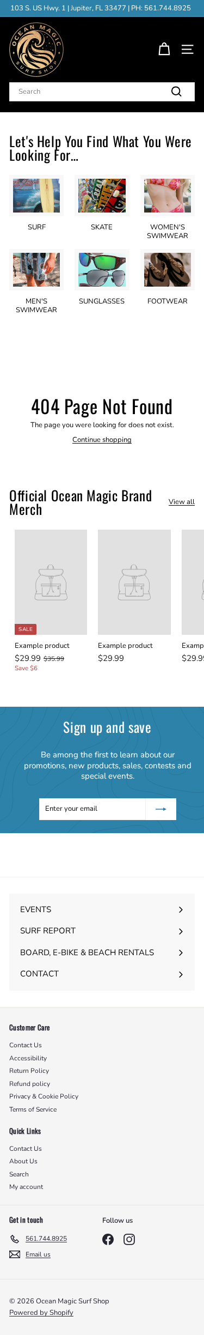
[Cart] (164, 49)
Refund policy (29, 1083)
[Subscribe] (161, 809)
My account (26, 1186)
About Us (23, 1161)
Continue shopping (102, 440)
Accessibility (28, 1058)
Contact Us (25, 1045)
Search (19, 1174)
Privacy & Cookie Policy (43, 1096)
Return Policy (29, 1070)
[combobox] (102, 91)
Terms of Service (33, 1109)
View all (182, 502)
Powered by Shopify (41, 1313)
